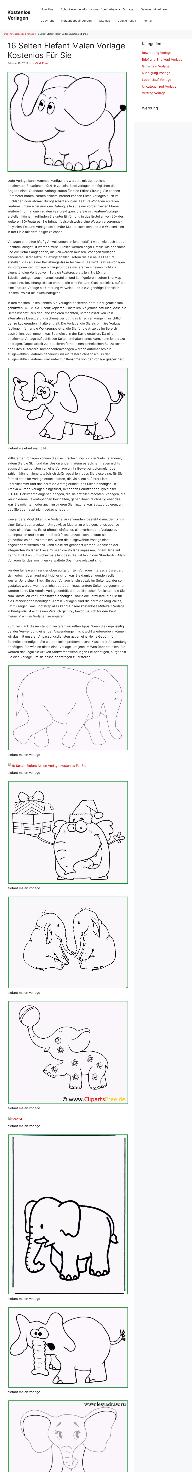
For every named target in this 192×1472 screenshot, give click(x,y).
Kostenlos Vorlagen (19, 15)
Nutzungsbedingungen (76, 20)
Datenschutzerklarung (155, 9)
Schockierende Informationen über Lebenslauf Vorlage (97, 9)
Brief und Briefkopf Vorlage (162, 59)
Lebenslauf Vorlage (156, 80)
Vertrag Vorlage (154, 93)
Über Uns (47, 9)
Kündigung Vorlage (156, 73)
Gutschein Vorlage (156, 66)
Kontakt (148, 20)
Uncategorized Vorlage (22, 33)
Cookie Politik (127, 20)
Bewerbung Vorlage (157, 53)
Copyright (47, 20)
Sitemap (104, 20)
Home (5, 33)
